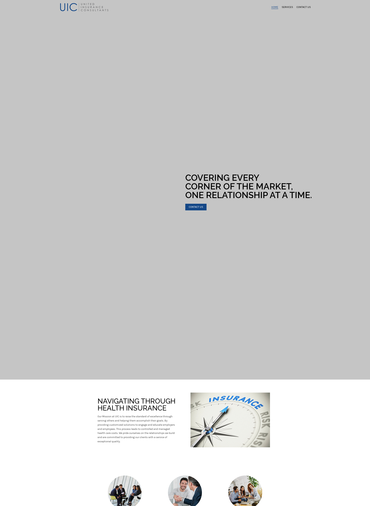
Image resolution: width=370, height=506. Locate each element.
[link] (275, 7)
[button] (196, 207)
